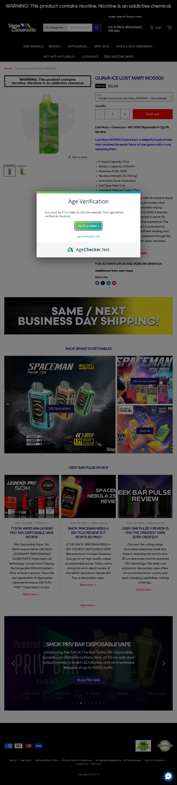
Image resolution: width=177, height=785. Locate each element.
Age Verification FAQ (88, 236)
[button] (168, 776)
